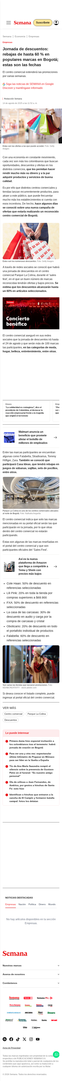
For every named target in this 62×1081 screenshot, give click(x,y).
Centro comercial (13, 714)
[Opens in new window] (11, 1039)
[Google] (5, 1039)
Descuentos (10, 720)
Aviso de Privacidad (15, 1048)
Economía (20, 36)
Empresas (34, 36)
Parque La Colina (37, 714)
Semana (7, 36)
